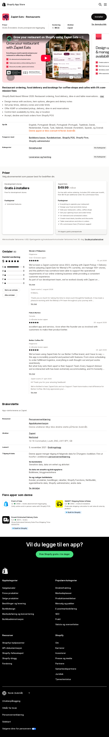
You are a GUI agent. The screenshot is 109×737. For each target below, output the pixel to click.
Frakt (58, 619)
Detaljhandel (35, 148)
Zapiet (70, 28)
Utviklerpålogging (11, 701)
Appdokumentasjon (38, 423)
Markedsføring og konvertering (18, 614)
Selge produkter (10, 598)
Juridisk (59, 674)
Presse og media (63, 658)
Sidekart (6, 721)
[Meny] (105, 4)
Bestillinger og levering (14, 603)
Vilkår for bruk (9, 708)
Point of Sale (16, 501)
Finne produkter (10, 593)
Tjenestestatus (63, 679)
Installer (99, 17)
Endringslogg (54, 447)
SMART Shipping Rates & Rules (78, 501)
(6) (58, 28)
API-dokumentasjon (12, 648)
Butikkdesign (8, 608)
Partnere (59, 663)
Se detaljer (34, 488)
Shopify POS (68, 137)
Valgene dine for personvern (16, 728)
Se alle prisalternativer (94, 239)
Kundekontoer (54, 137)
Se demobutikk (99, 24)
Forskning (7, 663)
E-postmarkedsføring (66, 608)
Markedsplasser (63, 593)
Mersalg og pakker (64, 603)
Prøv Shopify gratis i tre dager (54, 554)
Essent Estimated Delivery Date (24, 517)
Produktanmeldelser (65, 598)
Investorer (60, 653)
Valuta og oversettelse (66, 624)
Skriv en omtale (11, 290)
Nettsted (33, 437)
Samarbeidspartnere (65, 669)
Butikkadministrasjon (13, 619)
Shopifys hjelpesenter (13, 643)
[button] (27, 504)
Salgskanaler (8, 588)
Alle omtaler (10, 295)
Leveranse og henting (40, 157)
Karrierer (59, 648)
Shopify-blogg (9, 658)
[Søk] (100, 4)
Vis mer (32, 285)
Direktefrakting (63, 588)
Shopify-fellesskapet (13, 653)
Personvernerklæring (39, 419)
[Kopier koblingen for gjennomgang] (47, 251)
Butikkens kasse (37, 137)
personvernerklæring (59, 457)
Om (57, 643)
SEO (57, 614)
